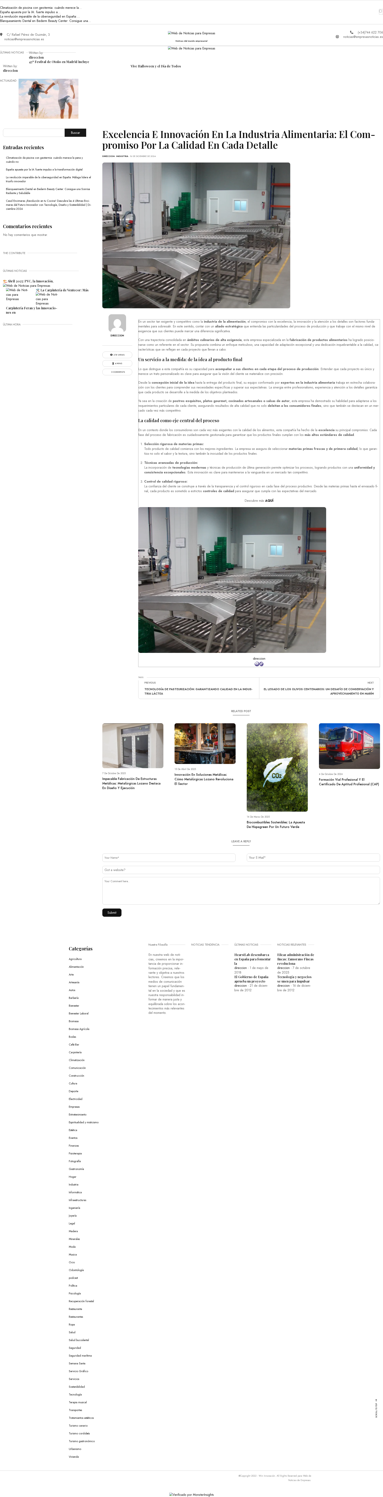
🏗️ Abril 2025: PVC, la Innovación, (28, 281)
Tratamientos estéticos (81, 1418)
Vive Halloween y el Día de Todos (156, 66)
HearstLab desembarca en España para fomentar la (252, 959)
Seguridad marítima (80, 1356)
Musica (73, 1255)
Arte (71, 975)
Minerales (74, 1239)
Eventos (73, 1138)
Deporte (73, 1091)
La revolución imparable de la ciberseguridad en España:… (40, 16)
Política (73, 1286)
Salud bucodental (79, 1340)
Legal (72, 1223)
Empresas (74, 1107)
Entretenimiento (77, 1115)
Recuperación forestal (81, 1301)
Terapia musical (78, 1402)
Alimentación (76, 967)
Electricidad (75, 1099)
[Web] (262, 664)
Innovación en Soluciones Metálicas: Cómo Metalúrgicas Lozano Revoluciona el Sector (204, 779)
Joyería (73, 1216)
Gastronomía (76, 1169)
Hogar (72, 1177)
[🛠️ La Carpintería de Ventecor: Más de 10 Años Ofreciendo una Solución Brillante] (18, 294)
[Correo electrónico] (257, 664)
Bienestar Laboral (79, 1013)
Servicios (74, 1379)
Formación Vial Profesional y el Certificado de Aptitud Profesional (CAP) (349, 781)
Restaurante (75, 1309)
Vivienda (74, 1457)
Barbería (74, 998)
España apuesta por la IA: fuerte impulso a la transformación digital (44, 169)
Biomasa (74, 1021)
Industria (122, 156)
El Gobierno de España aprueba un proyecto (251, 979)
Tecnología (75, 1394)
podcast (73, 1278)
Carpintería (75, 1052)
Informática (75, 1192)
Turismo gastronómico (82, 1441)
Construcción (76, 1076)
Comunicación (77, 1068)
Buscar (75, 132)
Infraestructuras (77, 1200)
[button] (2, 3)
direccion (36, 57)
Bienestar (74, 1006)
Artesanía (74, 982)
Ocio (72, 1262)
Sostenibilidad (77, 1387)
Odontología (76, 1270)
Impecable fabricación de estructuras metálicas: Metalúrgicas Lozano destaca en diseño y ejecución (131, 783)
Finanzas (74, 1146)
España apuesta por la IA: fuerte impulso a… (30, 12)
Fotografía (75, 1161)
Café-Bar (74, 1045)
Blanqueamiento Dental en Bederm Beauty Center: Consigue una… (45, 21)
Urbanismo (75, 1449)
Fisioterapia (75, 1153)
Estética (73, 1130)
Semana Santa (77, 1363)
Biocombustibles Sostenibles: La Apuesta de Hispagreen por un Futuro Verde (276, 824)
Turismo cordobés (79, 1433)
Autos (72, 990)
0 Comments (118, 372)
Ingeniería (74, 1208)
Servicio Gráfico (78, 1371)
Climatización (77, 1060)
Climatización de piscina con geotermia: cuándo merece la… (41, 7)
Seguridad (75, 1348)
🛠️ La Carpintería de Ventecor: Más (62, 290)
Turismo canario (78, 1426)
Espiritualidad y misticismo (84, 1122)
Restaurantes (76, 1317)
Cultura (73, 1083)
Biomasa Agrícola (79, 1029)
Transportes (75, 1410)
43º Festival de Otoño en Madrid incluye (59, 62)
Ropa (72, 1325)
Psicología (75, 1293)
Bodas (72, 1037)
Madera (73, 1231)
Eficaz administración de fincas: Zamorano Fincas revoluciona (295, 959)
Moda (72, 1247)
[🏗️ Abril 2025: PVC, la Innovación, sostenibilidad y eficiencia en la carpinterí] (26, 285)
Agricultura (75, 959)
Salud (72, 1332)
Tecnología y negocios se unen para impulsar (294, 979)
